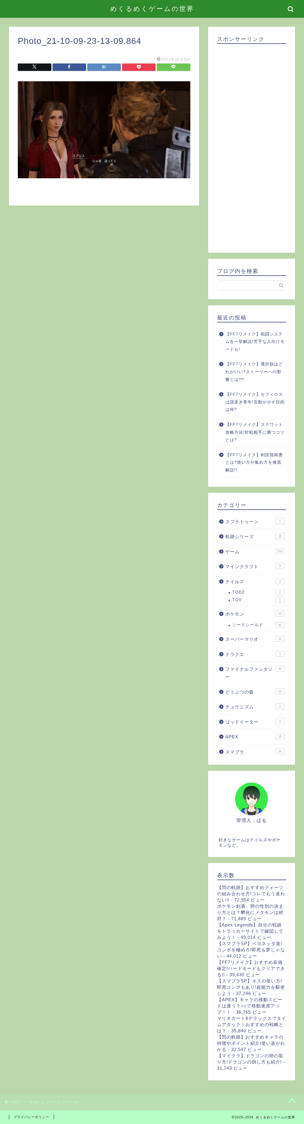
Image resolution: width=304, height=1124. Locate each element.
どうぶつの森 (253, 691)
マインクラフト (253, 566)
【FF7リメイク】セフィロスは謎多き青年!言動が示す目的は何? (255, 402)
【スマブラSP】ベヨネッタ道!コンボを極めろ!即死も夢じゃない (251, 949)
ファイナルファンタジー (253, 673)
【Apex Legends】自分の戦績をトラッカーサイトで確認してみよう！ (250, 931)
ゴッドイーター (253, 721)
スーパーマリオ (253, 639)
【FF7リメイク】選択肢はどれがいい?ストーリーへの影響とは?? (254, 371)
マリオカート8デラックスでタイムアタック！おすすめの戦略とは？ (251, 1024)
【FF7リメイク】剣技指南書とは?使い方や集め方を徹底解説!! (254, 462)
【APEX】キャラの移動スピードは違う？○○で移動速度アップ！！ (249, 1006)
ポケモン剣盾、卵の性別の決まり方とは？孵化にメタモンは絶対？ (250, 912)
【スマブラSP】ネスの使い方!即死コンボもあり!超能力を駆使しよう (251, 987)
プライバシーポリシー (31, 1117)
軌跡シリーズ (253, 536)
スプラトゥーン (253, 521)
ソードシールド (257, 625)
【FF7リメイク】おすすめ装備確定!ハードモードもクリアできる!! (251, 968)
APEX (253, 736)
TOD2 (256, 592)
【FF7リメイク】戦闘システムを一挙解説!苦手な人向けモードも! (255, 342)
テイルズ (253, 581)
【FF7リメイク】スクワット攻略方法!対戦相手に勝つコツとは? (255, 432)
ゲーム (254, 551)
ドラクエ (253, 654)
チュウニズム (253, 706)
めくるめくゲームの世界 (152, 8)
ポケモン (253, 613)
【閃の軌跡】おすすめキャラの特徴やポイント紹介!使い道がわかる (251, 1043)
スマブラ (253, 751)
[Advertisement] (251, 146)
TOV (256, 599)
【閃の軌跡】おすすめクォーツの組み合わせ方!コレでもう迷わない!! (251, 893)
